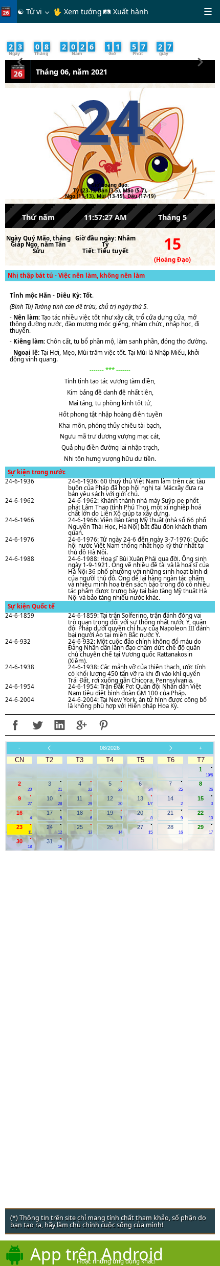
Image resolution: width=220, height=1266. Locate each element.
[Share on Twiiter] (37, 725)
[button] (20, 61)
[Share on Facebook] (15, 725)
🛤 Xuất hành (125, 11)
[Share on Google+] (81, 725)
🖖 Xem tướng (77, 11)
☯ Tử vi (29, 11)
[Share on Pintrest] (103, 725)
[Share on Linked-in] (59, 725)
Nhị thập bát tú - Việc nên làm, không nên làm (76, 275)
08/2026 (110, 748)
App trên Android (96, 1254)
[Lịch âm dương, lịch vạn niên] (8, 11)
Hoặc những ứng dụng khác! (116, 1261)
